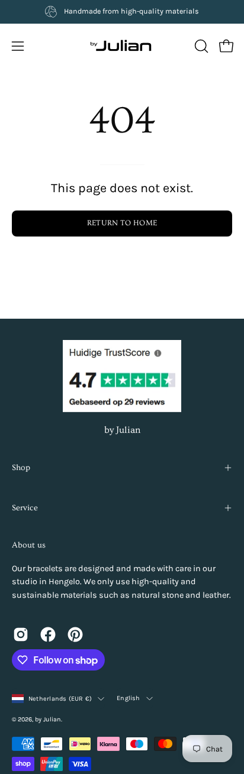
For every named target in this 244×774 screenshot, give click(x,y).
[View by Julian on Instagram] (21, 634)
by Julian (122, 430)
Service (25, 508)
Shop (21, 467)
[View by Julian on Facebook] (48, 634)
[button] (200, 46)
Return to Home (122, 223)
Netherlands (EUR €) (60, 698)
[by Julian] (122, 46)
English (128, 698)
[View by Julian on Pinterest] (75, 634)
